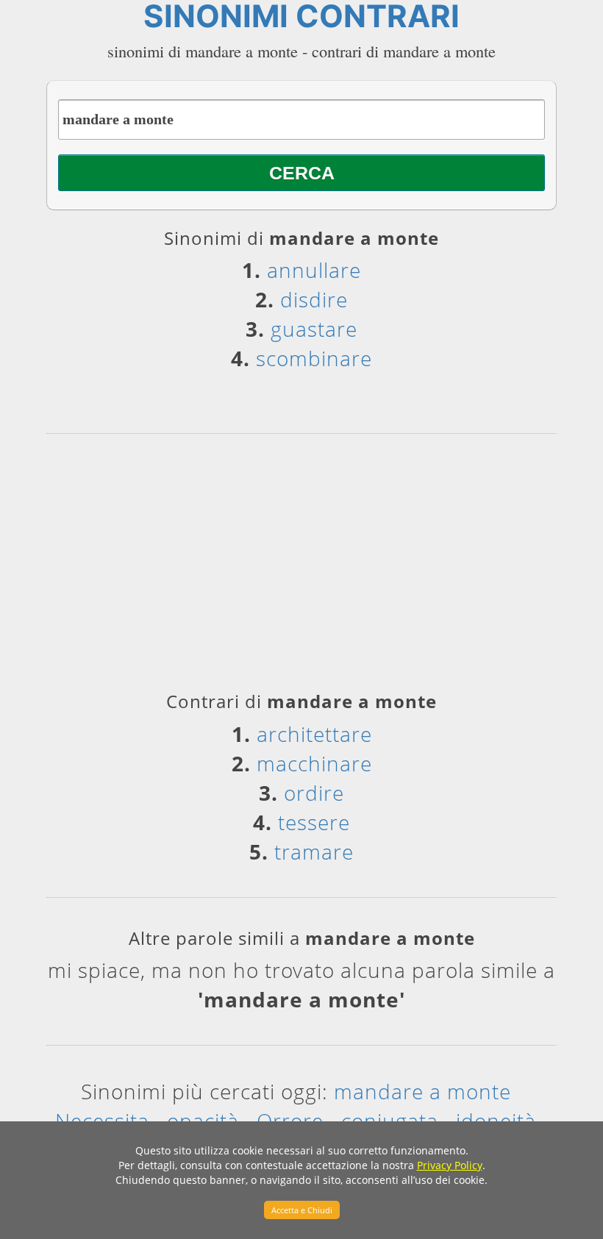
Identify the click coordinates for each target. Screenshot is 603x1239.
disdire (314, 299)
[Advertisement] (301, 568)
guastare (314, 329)
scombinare (314, 358)
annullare (314, 270)
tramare (314, 851)
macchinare (314, 763)
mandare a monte (422, 1091)
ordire (314, 793)
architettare (314, 734)
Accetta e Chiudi (301, 1209)
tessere (314, 822)
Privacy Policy (449, 1165)
